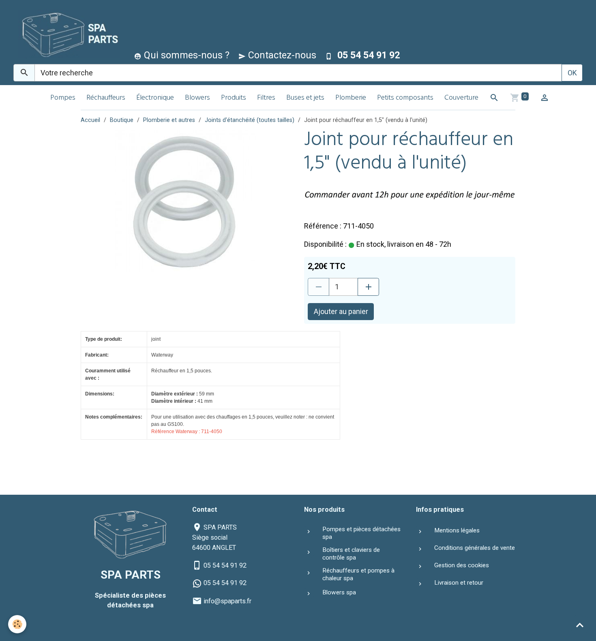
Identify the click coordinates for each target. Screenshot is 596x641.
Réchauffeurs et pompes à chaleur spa (358, 574)
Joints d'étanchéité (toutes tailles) (249, 120)
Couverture (461, 98)
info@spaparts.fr (227, 601)
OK (572, 72)
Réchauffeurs (105, 98)
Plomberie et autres (169, 120)
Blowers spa (339, 592)
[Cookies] (17, 624)
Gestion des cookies (461, 565)
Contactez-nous (281, 55)
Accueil (90, 120)
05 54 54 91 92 (225, 565)
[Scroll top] (580, 625)
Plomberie (350, 98)
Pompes (62, 98)
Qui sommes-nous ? (185, 55)
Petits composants (405, 98)
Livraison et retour (458, 582)
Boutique (121, 120)
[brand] (67, 34)
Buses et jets (305, 98)
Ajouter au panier (341, 311)
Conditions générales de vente (474, 547)
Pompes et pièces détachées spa (361, 533)
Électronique (155, 98)
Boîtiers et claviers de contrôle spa (351, 553)
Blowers (197, 98)
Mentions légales (457, 530)
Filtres (266, 98)
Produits (233, 98)
